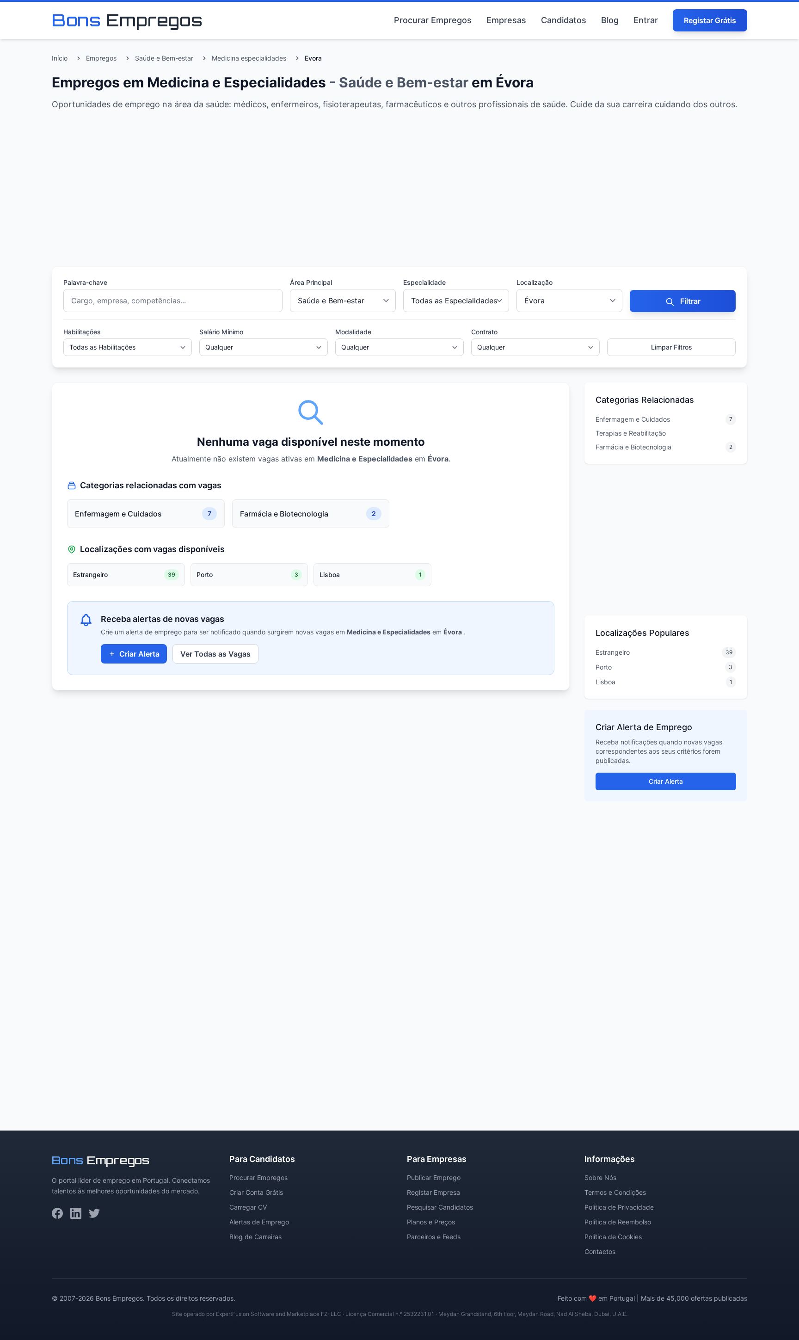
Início (60, 58)
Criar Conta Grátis (256, 1192)
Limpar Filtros (671, 347)
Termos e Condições (615, 1192)
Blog (610, 20)
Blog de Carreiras (255, 1237)
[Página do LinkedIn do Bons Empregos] (75, 1213)
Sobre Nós (600, 1177)
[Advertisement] (329, 190)
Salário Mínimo (221, 332)
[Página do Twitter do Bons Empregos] (94, 1213)
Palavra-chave (85, 282)
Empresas (506, 20)
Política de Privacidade (619, 1207)
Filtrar (689, 301)
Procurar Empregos (433, 20)
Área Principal (311, 282)
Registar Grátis (710, 20)
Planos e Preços (431, 1222)
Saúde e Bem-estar (164, 58)
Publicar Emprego (434, 1177)
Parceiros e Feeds (434, 1237)
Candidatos (563, 20)
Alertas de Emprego (259, 1222)
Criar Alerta (139, 653)
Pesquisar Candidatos (440, 1207)
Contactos (599, 1251)
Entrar (645, 20)
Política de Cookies (613, 1237)
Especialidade (424, 282)
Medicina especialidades (249, 58)
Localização (534, 282)
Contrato (484, 332)
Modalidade (353, 332)
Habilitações (82, 332)
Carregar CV (248, 1207)
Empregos (101, 58)
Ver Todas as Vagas (215, 653)
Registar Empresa (433, 1192)
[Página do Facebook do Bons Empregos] (57, 1213)
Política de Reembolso (617, 1222)
